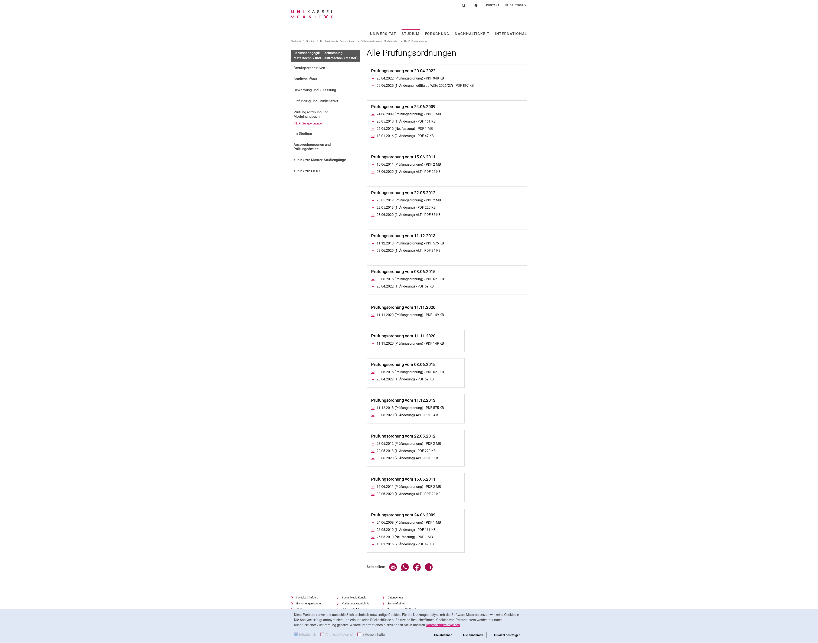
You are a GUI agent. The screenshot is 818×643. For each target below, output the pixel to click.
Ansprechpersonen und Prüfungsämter (312, 146)
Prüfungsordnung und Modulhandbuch (311, 114)
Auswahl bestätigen (507, 635)
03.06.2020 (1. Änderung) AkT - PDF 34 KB (409, 251)
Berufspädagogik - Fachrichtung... (338, 41)
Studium (411, 34)
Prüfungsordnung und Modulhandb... (380, 41)
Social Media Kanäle (354, 597)
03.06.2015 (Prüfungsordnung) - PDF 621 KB (410, 279)
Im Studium (303, 133)
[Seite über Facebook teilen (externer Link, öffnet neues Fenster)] (417, 570)
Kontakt (493, 5)
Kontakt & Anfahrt (307, 597)
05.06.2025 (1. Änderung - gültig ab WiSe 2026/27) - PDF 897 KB (425, 86)
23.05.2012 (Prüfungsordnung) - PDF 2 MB (409, 200)
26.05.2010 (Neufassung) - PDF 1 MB (405, 129)
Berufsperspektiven (309, 68)
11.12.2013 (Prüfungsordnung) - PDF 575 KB (410, 243)
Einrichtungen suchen (309, 603)
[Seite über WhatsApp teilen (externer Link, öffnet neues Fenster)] (405, 570)
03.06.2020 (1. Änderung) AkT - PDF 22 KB (409, 172)
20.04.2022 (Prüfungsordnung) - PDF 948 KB (410, 78)
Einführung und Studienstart (316, 101)
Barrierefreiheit (396, 603)
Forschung (437, 34)
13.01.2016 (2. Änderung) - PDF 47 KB (405, 136)
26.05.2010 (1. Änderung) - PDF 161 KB (406, 121)
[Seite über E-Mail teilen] (393, 570)
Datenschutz (395, 597)
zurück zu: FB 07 (307, 171)
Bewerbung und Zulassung (315, 90)
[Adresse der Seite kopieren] (429, 570)
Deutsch (518, 5)
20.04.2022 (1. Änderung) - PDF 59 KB (405, 286)
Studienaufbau (305, 79)
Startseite (296, 41)
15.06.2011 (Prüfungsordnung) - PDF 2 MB (409, 164)
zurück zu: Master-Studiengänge (320, 160)
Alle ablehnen (442, 635)
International (511, 34)
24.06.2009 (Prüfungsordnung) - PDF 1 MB (409, 114)
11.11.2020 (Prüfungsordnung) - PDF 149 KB (410, 315)
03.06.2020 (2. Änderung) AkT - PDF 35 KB (409, 215)
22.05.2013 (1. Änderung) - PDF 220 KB (406, 207)
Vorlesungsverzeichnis (355, 603)
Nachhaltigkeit (472, 34)
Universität (383, 34)
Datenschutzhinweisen (443, 625)
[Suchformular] (463, 5)
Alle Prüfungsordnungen (416, 41)
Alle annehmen (473, 635)
